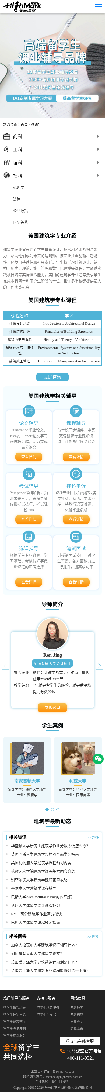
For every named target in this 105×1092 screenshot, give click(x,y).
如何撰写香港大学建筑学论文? (36, 953)
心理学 (18, 187)
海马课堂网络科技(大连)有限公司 (68, 1088)
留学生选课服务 (14, 1036)
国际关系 (20, 222)
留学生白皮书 (46, 1015)
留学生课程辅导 (14, 1008)
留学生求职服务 (48, 1008)
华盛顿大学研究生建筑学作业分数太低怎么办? (49, 846)
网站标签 (76, 1015)
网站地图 (76, 1008)
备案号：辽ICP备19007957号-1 (52, 1072)
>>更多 (93, 837)
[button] (99, 666)
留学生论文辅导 (14, 1022)
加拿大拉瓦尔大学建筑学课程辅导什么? (44, 945)
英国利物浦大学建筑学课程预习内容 (41, 863)
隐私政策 (76, 1029)
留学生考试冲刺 (14, 1029)
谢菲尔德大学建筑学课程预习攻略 (39, 880)
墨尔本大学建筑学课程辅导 (33, 888)
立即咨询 (52, 377)
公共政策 (20, 211)
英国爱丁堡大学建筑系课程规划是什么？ (45, 962)
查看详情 (28, 457)
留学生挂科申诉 (14, 1015)
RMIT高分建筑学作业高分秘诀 (36, 914)
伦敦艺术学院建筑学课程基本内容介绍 (43, 871)
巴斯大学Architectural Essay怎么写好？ (43, 897)
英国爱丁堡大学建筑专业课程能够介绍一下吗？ (50, 970)
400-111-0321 (80, 1058)
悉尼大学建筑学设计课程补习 (35, 905)
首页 (24, 124)
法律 (16, 199)
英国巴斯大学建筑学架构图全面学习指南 (45, 854)
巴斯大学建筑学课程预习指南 (35, 922)
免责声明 (76, 1022)
